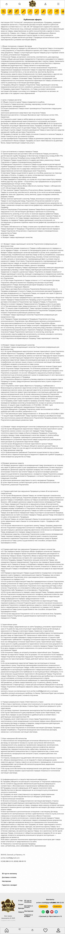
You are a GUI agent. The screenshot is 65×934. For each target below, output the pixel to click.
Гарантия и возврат (9, 885)
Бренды (21, 908)
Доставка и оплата (9, 877)
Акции (20, 904)
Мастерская (6, 881)
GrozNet (13, 920)
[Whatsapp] (43, 911)
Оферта (21, 912)
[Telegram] (56, 911)
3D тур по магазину (9, 873)
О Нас (20, 901)
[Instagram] (47, 911)
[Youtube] (51, 911)
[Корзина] (6, 4)
